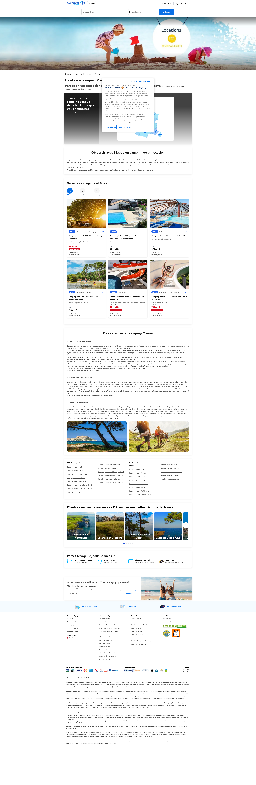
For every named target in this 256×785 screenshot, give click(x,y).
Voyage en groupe (72, 628)
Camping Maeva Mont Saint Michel (79, 485)
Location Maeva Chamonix (170, 468)
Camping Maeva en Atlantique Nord (111, 472)
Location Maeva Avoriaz (169, 464)
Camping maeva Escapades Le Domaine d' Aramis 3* (169, 297)
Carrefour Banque (136, 628)
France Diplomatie (104, 618)
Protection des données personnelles (110, 650)
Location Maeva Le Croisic (138, 476)
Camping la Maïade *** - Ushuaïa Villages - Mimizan (86, 237)
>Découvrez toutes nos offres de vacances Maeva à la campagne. (90, 395)
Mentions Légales (104, 643)
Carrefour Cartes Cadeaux (139, 638)
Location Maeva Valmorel (170, 479)
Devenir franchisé (72, 622)
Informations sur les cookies (107, 653)
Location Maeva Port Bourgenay (140, 491)
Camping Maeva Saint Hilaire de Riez (80, 488)
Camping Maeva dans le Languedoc (110, 479)
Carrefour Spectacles (137, 622)
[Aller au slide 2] (126, 543)
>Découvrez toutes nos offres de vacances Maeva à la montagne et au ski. (93, 418)
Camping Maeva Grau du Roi (77, 474)
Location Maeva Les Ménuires (171, 472)
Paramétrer (111, 127)
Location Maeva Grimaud (138, 480)
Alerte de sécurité (104, 646)
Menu (92, 3)
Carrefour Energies (137, 631)
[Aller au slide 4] (130, 543)
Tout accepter (125, 127)
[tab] (70, 191)
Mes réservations (168, 622)
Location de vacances (83, 74)
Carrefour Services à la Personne (141, 641)
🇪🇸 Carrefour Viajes (73, 638)
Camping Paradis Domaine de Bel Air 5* (168, 236)
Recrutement (71, 625)
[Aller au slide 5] (132, 543)
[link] (81, 526)
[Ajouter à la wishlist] (102, 232)
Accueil (69, 74)
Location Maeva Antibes (137, 473)
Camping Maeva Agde (75, 467)
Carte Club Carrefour (105, 640)
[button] (82, 225)
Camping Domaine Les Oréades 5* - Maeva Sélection (84, 297)
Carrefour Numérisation (138, 644)
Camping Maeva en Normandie (109, 464)
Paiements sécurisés (105, 637)
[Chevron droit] (186, 525)
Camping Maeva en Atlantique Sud (110, 475)
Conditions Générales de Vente (108, 625)
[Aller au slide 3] (128, 543)
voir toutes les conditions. (89, 677)
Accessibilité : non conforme (108, 656)
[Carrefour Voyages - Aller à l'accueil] (76, 3)
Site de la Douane (104, 622)
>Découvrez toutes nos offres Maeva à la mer (83, 370)
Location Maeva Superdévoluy (171, 475)
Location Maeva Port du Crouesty (141, 494)
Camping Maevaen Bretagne (108, 468)
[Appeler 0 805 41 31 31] (176, 626)
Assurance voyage (72, 631)
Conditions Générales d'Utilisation (109, 628)
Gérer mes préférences (106, 659)
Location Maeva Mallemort (138, 484)
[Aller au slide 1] (124, 543)
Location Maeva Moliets (137, 487)
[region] (128, 105)
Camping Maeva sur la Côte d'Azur (110, 482)
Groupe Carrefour (136, 618)
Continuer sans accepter (139, 81)
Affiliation (70, 618)
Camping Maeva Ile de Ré (76, 478)
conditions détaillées (144, 707)
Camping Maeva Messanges (77, 481)
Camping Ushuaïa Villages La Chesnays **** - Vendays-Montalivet (127, 237)
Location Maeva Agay (136, 469)
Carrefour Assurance (137, 634)
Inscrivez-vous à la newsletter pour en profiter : (82, 589)
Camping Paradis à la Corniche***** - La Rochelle (127, 297)
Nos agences (167, 618)
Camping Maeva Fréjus (75, 470)
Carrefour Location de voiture (140, 625)
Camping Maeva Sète (74, 492)
